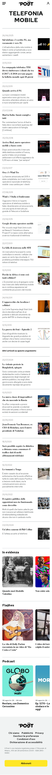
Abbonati (26, 763)
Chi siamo (14, 733)
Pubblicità (27, 733)
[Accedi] (48, 3)
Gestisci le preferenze (26, 736)
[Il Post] (26, 3)
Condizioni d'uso (26, 739)
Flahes (8, 605)
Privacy (39, 733)
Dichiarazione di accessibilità (26, 742)
